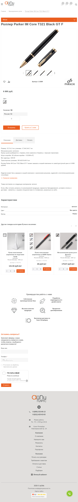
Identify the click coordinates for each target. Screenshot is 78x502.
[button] (23, 73)
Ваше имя (4, 348)
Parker (75, 214)
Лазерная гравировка (10, 178)
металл (74, 206)
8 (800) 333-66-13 (39, 412)
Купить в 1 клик (30, 127)
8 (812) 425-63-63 (39, 414)
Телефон (4, 356)
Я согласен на (11, 366)
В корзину (11, 127)
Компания (39, 433)
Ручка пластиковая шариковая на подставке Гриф (15, 254)
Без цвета (73, 210)
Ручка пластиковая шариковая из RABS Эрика (41, 253)
